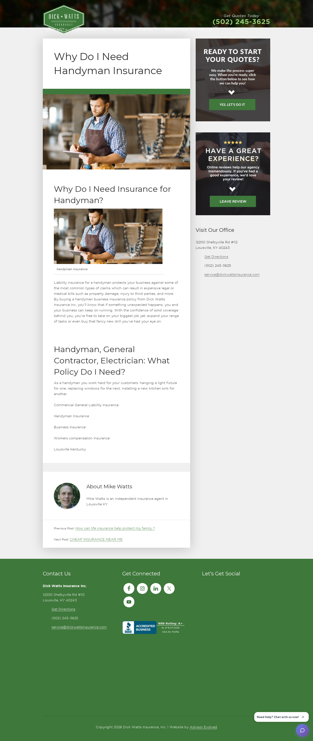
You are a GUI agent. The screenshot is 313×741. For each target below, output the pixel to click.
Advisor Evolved (203, 727)
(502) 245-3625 (241, 21)
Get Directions (216, 256)
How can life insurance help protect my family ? (115, 528)
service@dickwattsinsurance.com (232, 274)
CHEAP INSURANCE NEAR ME (96, 539)
